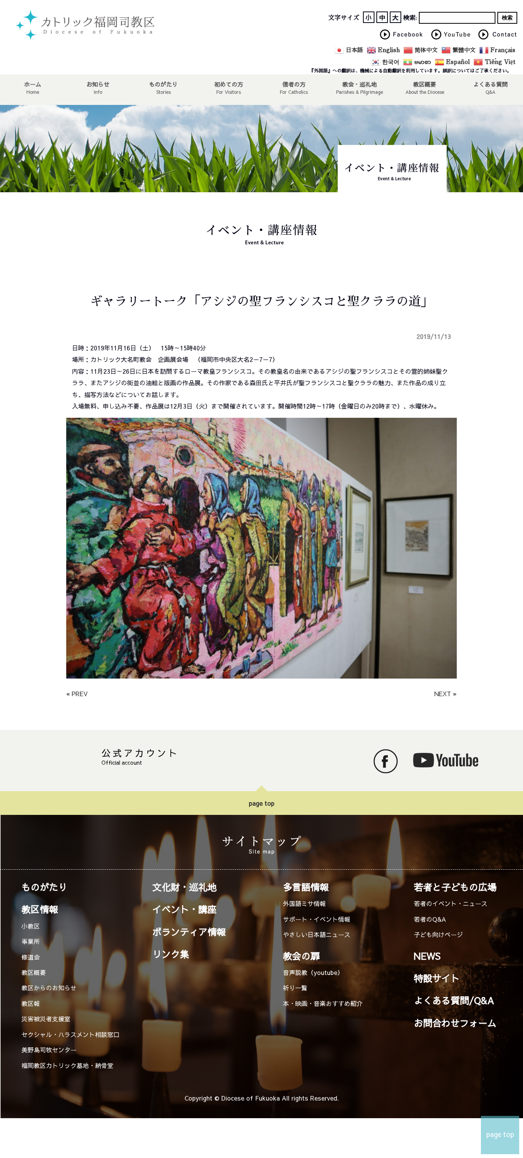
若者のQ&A (430, 919)
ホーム (32, 84)
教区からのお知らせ (49, 987)
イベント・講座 (184, 909)
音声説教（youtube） (313, 972)
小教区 (30, 926)
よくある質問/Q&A (454, 1000)
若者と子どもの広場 (455, 886)
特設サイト (437, 978)
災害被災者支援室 (45, 1018)
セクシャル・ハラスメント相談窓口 (70, 1034)
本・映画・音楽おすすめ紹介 (323, 1003)
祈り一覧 (295, 987)
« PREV (77, 693)
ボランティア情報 (189, 931)
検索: (410, 18)
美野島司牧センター (49, 1049)
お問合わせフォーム (455, 1022)
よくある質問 (490, 84)
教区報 (30, 1003)
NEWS (427, 955)
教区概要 (33, 972)
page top (262, 803)
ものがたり (163, 84)
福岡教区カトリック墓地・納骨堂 (67, 1065)
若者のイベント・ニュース (450, 903)
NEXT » (445, 693)
